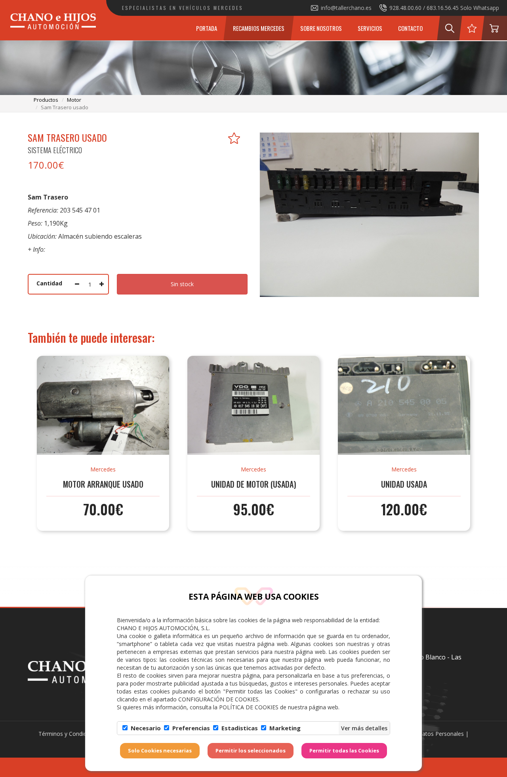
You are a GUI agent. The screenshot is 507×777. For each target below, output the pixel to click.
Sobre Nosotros (321, 28)
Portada (206, 28)
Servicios (370, 28)
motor (74, 99)
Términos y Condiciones (69, 733)
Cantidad (49, 283)
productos (46, 99)
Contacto (410, 28)
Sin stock (182, 284)
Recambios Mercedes (258, 28)
